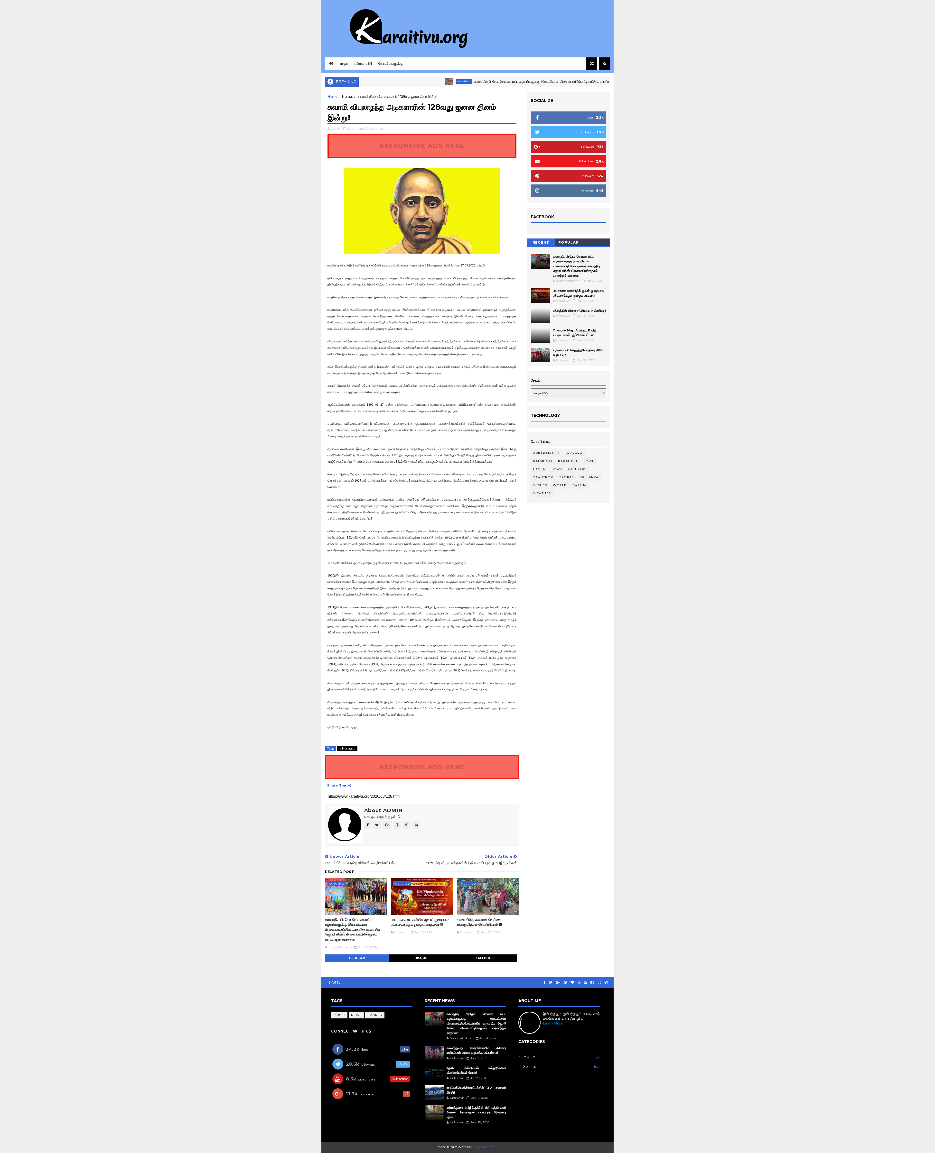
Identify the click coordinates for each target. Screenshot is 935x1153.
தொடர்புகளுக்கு (390, 63)
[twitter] (550, 982)
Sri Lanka (589, 477)
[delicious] (606, 982)
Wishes (540, 485)
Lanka (539, 469)
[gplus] (558, 982)
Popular (568, 242)
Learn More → (555, 1023)
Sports (566, 477)
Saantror (543, 477)
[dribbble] (579, 982)
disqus (421, 958)
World (560, 485)
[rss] (585, 982)
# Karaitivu (347, 748)
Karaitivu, (377, 128)
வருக (344, 63)
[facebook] (544, 982)
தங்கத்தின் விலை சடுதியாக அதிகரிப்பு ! (579, 310)
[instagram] (599, 982)
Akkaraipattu (547, 453)
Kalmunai (542, 461)
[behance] (592, 982)
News (557, 469)
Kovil (588, 461)
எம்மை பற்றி (364, 63)
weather (542, 493)
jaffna (580, 485)
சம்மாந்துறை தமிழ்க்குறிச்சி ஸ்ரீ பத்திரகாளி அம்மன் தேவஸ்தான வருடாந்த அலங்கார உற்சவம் (476, 1112)
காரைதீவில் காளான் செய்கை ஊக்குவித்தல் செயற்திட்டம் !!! (479, 922)
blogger (357, 958)
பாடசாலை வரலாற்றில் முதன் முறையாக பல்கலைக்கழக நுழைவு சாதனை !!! (420, 922)
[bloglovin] (572, 982)
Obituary (577, 469)
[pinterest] (565, 982)
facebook (485, 958)
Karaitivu (423, 81)
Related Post (339, 871)
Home (332, 96)
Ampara (574, 453)
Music (339, 1015)
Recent (541, 242)
